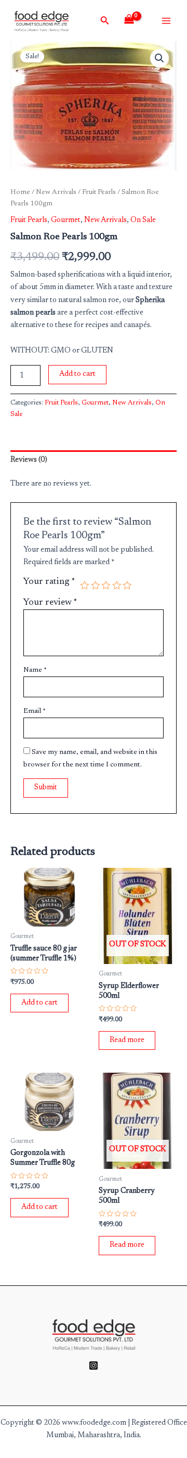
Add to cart (77, 374)
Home (20, 192)
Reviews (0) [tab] (28, 460)
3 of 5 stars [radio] (106, 585)
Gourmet (66, 220)
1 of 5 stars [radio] (84, 585)
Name (35, 670)
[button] (159, 58)
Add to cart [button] (39, 1003)
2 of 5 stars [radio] (95, 585)
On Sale (143, 220)
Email (34, 711)
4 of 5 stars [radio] (117, 585)
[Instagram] (93, 1365)
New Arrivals (56, 192)
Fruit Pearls (99, 192)
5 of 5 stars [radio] (127, 585)
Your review (50, 602)
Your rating (49, 582)
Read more (127, 1040)
